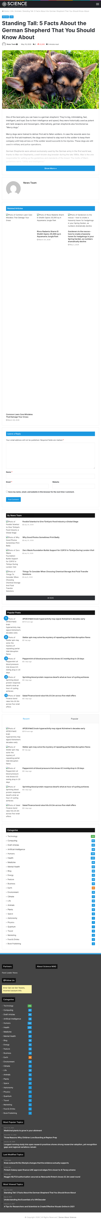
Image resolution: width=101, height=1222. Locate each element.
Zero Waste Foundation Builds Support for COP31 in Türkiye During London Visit (58, 550)
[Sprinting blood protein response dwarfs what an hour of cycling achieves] (13, 684)
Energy (11, 875)
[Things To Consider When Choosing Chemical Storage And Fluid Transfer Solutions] (13, 581)
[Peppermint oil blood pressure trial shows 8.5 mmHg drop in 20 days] (13, 665)
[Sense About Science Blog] (14, 4)
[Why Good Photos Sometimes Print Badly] (13, 541)
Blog (9, 871)
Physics (11, 922)
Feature (11, 879)
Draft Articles (13, 845)
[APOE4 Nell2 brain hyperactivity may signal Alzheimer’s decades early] (13, 626)
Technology (12, 836)
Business (11, 884)
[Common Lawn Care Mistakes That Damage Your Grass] (19, 312)
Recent (26, 718)
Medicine (12, 862)
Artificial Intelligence (16, 849)
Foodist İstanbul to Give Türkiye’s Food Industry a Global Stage (50, 521)
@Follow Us (8, 980)
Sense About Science (67, 1217)
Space (10, 914)
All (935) (50, 598)
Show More (49, 168)
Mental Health (14, 867)
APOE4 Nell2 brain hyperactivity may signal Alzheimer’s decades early (53, 619)
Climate (11, 896)
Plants (10, 909)
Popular (74, 718)
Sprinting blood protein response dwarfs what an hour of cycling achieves (55, 677)
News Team (11, 44)
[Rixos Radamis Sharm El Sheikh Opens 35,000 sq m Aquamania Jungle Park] (50, 221)
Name (9, 472)
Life (11, 11)
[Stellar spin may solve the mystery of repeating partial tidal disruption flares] (13, 645)
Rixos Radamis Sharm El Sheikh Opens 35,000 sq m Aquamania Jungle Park (49, 234)
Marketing (12, 935)
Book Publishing (14, 944)
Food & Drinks (13, 939)
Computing (12, 840)
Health (10, 858)
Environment (13, 892)
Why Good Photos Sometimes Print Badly (40, 537)
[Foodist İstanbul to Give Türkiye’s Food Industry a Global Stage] (13, 527)
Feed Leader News (9, 973)
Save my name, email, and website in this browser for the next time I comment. (41, 492)
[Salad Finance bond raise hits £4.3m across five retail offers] (13, 701)
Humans (11, 854)
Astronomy (12, 918)
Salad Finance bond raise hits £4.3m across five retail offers (49, 695)
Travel (10, 931)
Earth (10, 888)
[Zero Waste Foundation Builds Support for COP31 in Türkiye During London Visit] (13, 558)
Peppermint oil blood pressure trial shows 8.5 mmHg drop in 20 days (53, 658)
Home (6, 11)
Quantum (12, 927)
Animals (18, 11)
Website (55, 482)
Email (9, 482)
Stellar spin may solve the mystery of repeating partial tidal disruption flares (56, 637)
